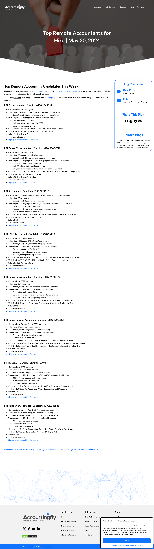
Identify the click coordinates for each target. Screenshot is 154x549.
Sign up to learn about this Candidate (23, 139)
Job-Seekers (110, 7)
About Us (122, 7)
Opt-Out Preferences (117, 545)
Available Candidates (131, 102)
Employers (97, 7)
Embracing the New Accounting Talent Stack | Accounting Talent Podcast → (142, 144)
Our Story (118, 517)
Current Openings (91, 521)
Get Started (89, 535)
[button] (150, 521)
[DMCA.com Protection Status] (29, 536)
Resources (140, 7)
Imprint (141, 545)
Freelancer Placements (68, 530)
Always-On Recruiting (68, 91)
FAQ (132, 7)
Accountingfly (37, 91)
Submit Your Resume (92, 526)
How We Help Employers (69, 521)
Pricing (87, 530)
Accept (126, 541)
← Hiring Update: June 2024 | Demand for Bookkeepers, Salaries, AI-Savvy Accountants (125, 144)
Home (63, 517)
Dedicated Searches (67, 526)
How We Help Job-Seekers (94, 517)
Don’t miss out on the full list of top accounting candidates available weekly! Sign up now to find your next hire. (51, 449)
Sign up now (54, 98)
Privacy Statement (131, 545)
